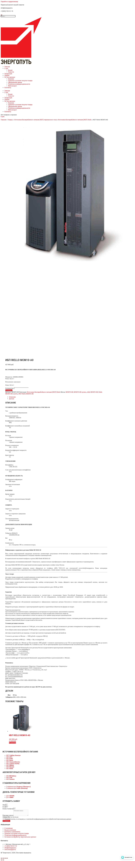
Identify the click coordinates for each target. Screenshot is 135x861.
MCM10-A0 (69, 392)
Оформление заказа (15, 82)
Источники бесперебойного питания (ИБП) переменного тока (35, 120)
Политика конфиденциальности (19, 84)
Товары (10, 120)
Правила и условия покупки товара (20, 80)
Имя (4, 805)
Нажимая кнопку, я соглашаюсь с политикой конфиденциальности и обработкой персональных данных (38, 819)
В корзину (9, 390)
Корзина (11, 79)
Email (4, 807)
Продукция (8, 74)
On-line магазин (9, 77)
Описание (12, 397)
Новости (11, 72)
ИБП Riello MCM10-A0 (26, 394)
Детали (11, 399)
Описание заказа (8, 815)
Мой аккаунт (12, 86)
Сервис (6, 75)
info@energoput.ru (88, 568)
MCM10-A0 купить (80, 392)
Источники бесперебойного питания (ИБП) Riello (74, 120)
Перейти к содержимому (9, 1)
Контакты (7, 87)
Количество (9, 388)
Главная (7, 67)
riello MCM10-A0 (92, 392)
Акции (10, 70)
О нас (6, 68)
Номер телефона (8, 809)
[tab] (58, 397)
